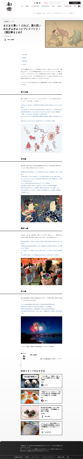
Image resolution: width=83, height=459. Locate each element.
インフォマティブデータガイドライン (48, 457)
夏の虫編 (25, 54)
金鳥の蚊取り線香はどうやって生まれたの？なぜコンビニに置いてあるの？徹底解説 (40, 111)
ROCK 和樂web (38, 13)
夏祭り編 (25, 61)
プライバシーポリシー (36, 457)
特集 (75, 6)
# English (45, 3)
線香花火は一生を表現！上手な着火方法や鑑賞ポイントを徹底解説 (36, 306)
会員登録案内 (74, 3)
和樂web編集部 (33, 354)
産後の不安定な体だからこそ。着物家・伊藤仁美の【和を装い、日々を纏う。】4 (40, 187)
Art (22, 6)
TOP (34, 13)
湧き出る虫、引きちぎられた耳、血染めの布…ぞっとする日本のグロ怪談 (38, 120)
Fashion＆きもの (45, 6)
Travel (53, 6)
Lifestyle (59, 6)
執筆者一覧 (27, 457)
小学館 (67, 457)
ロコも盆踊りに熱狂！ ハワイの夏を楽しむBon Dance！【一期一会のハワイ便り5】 (40, 255)
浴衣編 (24, 57)
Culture (27, 6)
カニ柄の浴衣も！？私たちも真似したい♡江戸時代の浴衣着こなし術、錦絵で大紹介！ (41, 176)
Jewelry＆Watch (35, 6)
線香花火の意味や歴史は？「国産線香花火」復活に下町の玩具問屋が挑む (38, 308)
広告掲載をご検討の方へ (18, 457)
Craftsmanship (67, 6)
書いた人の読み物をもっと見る (48, 358)
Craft (42, 397)
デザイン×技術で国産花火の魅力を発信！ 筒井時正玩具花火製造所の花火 (38, 304)
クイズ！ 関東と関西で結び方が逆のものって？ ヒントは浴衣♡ (35, 183)
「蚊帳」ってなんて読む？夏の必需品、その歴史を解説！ (34, 114)
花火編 (24, 64)
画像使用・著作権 (61, 457)
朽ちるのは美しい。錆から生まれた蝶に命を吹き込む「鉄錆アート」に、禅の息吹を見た (41, 109)
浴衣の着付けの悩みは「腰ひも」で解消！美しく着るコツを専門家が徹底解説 (39, 185)
